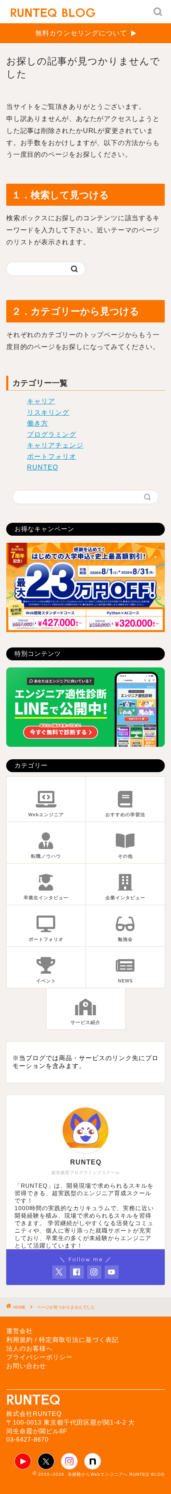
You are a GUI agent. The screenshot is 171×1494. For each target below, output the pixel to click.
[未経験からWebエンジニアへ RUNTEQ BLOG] (53, 11)
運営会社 (19, 1330)
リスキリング (48, 412)
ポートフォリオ (51, 456)
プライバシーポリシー (39, 1357)
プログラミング (51, 434)
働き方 (37, 423)
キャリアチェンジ (55, 445)
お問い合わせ (26, 1365)
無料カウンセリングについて (81, 33)
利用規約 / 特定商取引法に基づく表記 (62, 1339)
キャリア (41, 401)
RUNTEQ (42, 467)
